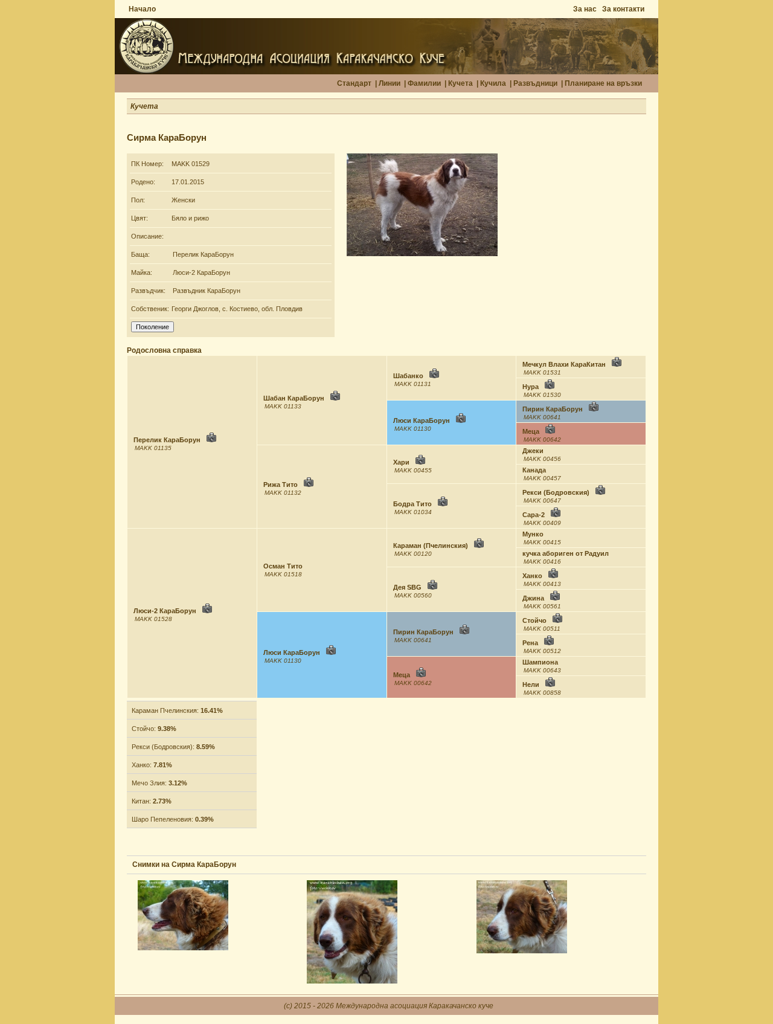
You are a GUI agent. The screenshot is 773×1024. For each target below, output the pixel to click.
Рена (530, 642)
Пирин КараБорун (552, 409)
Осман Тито (283, 566)
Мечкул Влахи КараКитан (564, 364)
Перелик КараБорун (203, 254)
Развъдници (535, 83)
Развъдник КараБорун (206, 290)
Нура (530, 386)
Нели (530, 684)
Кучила (493, 83)
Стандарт (354, 83)
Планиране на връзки (603, 83)
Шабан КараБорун (293, 398)
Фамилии (424, 83)
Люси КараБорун (421, 420)
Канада (534, 470)
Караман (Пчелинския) (430, 545)
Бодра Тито (412, 503)
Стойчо (534, 620)
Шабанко (408, 375)
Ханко (532, 575)
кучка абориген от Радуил (565, 553)
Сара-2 (533, 514)
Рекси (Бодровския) (555, 492)
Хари (401, 462)
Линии (389, 83)
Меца (530, 431)
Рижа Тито (280, 484)
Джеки (533, 450)
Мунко (533, 534)
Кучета (460, 83)
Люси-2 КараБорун (201, 272)
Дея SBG (407, 587)
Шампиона (540, 662)
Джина (533, 598)
